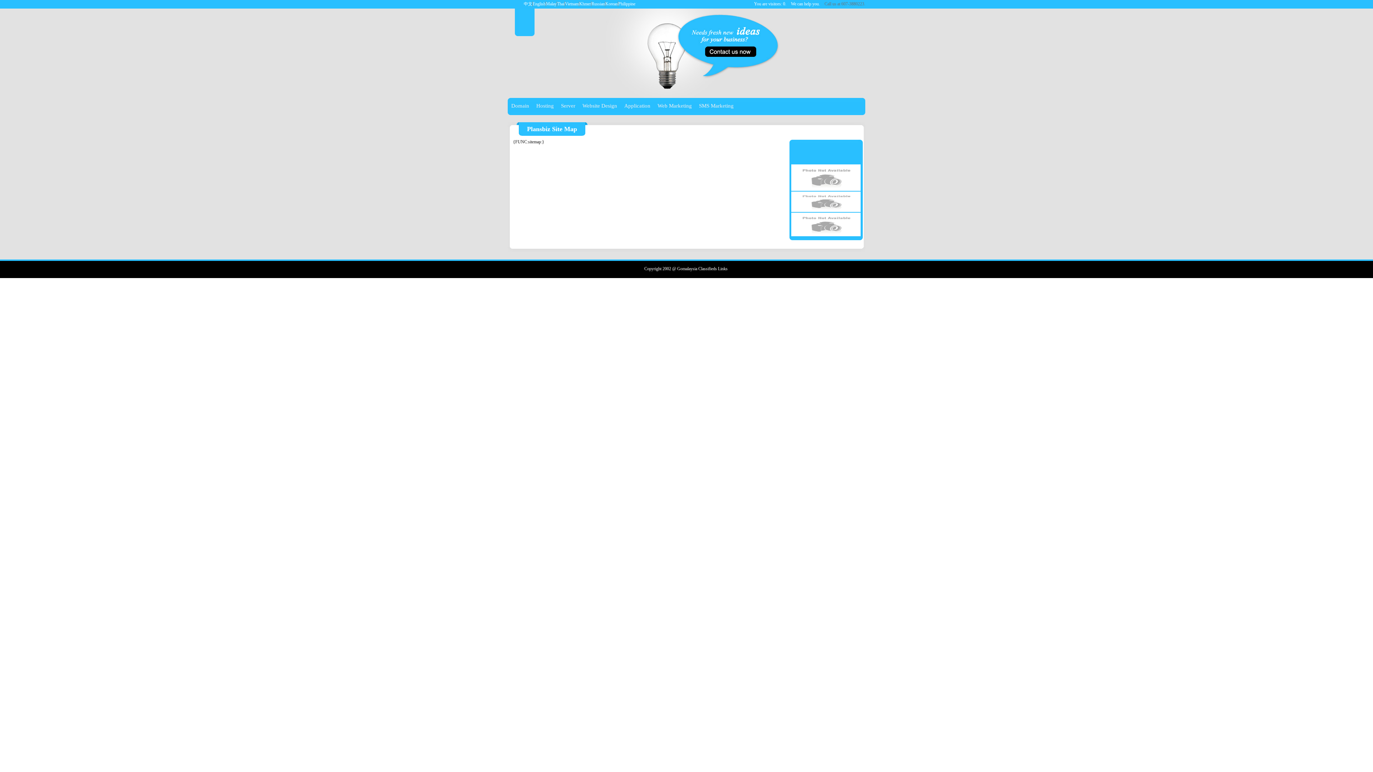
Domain (520, 106)
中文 (528, 3)
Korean (611, 3)
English (539, 3)
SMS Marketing (716, 106)
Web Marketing (675, 106)
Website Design (599, 106)
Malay (551, 3)
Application (637, 106)
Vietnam (572, 3)
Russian (598, 3)
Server (568, 106)
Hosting (545, 106)
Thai (561, 3)
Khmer (585, 3)
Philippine (626, 3)
